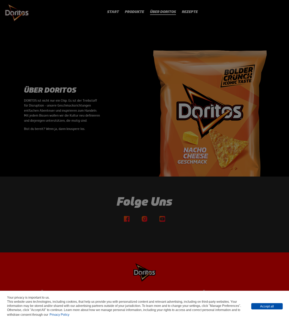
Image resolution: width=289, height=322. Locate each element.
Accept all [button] (267, 306)
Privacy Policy (59, 314)
